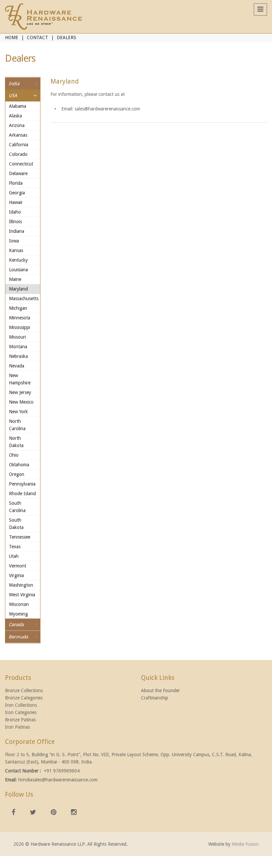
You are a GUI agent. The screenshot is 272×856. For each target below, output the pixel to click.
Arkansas (18, 135)
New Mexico (21, 402)
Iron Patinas (17, 727)
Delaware (18, 173)
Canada (16, 624)
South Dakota (16, 523)
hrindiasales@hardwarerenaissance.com (58, 779)
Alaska (15, 115)
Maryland (18, 289)
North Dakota (16, 441)
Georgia (17, 192)
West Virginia (22, 594)
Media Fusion (245, 844)
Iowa (14, 240)
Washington (21, 585)
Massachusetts (23, 298)
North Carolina (17, 425)
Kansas (16, 250)
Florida (16, 183)
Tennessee (19, 537)
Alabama (17, 106)
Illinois (15, 221)
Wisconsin (19, 604)
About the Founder (160, 690)
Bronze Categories (23, 697)
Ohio (14, 455)
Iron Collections (21, 705)
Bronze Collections (24, 690)
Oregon (16, 474)
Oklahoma (19, 464)
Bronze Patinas (20, 719)
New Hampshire (20, 379)
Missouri (17, 337)
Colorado (18, 154)
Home (11, 37)
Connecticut (21, 163)
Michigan (18, 308)
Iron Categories (20, 712)
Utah (14, 556)
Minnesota (19, 317)
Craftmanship (154, 697)
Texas (15, 546)
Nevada (16, 365)
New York (18, 411)
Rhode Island (22, 493)
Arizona (17, 125)
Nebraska (18, 356)
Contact (37, 37)
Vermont (17, 565)
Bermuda (18, 636)
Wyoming (18, 614)
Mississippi (19, 327)
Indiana (16, 231)
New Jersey (20, 392)
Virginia (16, 575)
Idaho (15, 212)
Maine (15, 279)
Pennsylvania (22, 484)
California (18, 144)
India (14, 83)
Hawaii (15, 202)
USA (13, 95)
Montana (18, 346)
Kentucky (18, 260)
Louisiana (18, 269)
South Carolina (17, 506)
